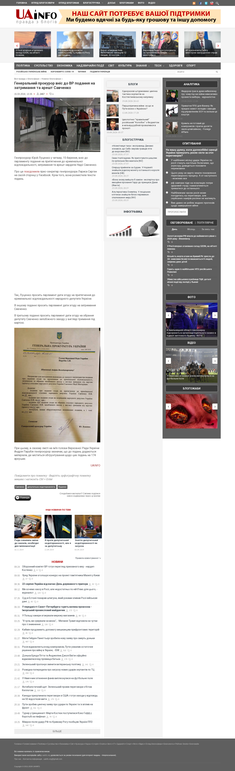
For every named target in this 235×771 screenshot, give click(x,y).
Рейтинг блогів (181, 744)
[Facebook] (199, 4)
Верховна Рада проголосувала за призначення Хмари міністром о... (159, 52)
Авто (109, 744)
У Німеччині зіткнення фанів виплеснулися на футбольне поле (57, 678)
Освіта (103, 744)
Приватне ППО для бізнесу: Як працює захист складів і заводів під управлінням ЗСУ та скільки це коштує (199, 110)
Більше (57, 731)
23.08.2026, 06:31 (120, 176)
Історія (95, 744)
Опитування (191, 143)
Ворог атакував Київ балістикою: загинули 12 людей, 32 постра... (113, 52)
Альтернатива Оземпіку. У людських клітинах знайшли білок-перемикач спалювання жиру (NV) (131, 195)
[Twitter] (205, 4)
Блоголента (169, 744)
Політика (23, 65)
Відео (151, 3)
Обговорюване (181, 222)
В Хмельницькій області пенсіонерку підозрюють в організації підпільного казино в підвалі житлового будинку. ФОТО (191, 333)
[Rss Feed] (194, 4)
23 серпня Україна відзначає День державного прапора (55, 584)
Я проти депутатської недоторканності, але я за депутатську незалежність (58, 544)
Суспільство (43, 65)
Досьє (111, 3)
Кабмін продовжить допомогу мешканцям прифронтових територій (60, 629)
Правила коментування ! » (88, 558)
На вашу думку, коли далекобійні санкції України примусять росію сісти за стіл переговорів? (191, 152)
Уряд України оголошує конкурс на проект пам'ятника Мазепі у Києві (61, 575)
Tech (156, 66)
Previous (16, 46)
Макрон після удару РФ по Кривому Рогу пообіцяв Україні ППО (57, 721)
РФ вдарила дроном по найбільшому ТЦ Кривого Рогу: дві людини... (74, 52)
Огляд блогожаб (68, 3)
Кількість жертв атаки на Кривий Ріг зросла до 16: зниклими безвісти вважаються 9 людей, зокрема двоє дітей (190, 259)
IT (114, 744)
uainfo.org (46, 755)
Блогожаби (127, 3)
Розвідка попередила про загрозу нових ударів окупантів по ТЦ (58, 669)
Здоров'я (175, 65)
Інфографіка (133, 211)
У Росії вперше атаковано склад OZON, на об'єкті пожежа (29, 52)
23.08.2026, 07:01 (120, 164)
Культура (125, 65)
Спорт (191, 65)
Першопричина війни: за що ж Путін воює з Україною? (137, 107)
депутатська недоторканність (41, 487)
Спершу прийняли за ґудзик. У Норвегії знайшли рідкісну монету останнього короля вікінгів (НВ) (135, 170)
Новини (57, 561)
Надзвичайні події (90, 65)
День (174, 229)
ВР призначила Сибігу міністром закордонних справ (201, 51)
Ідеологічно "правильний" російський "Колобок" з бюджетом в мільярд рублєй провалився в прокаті (140, 124)
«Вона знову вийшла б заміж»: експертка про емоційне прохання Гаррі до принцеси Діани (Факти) (135, 182)
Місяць (191, 229)
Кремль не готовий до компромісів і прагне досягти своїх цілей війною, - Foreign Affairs (196, 127)
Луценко (62, 487)
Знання (140, 66)
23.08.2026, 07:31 (120, 154)
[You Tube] (211, 4)
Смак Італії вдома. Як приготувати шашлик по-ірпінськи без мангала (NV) (134, 159)
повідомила (32, 171)
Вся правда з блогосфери (26, 79)
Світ (111, 65)
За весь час (208, 229)
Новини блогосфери (51, 79)
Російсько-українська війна (31, 72)
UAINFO (95, 465)
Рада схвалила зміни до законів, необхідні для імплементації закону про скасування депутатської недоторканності (27, 547)
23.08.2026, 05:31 (120, 200)
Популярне (205, 222)
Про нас (17, 759)
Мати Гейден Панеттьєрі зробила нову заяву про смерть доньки (58, 638)
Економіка (64, 65)
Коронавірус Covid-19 (62, 72)
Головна (21, 3)
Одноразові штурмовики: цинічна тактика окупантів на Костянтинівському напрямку (139, 94)
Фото (141, 3)
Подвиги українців (100, 72)
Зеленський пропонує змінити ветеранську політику (51, 664)
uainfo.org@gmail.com (53, 759)
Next (219, 46)
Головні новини (29, 744)
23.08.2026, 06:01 (120, 188)
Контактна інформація (32, 759)
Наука (87, 744)
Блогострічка (90, 3)
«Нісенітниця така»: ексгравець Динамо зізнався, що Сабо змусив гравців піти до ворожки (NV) (132, 148)
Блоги (133, 84)
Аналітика (192, 84)
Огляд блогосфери (42, 3)
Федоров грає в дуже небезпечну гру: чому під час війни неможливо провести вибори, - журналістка (199, 94)
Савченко (19, 487)
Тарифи (82, 72)
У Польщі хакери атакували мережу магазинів (48, 615)
